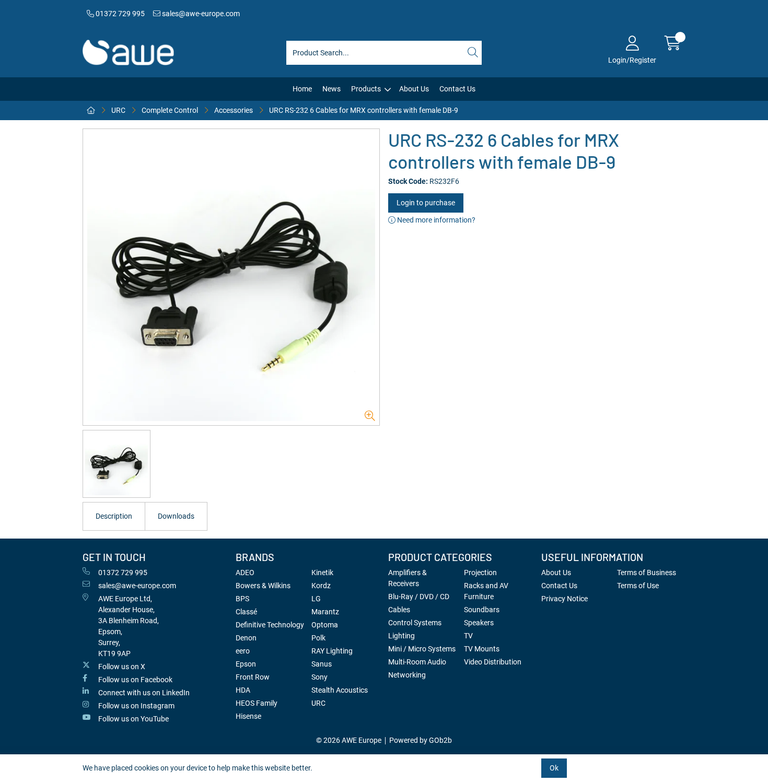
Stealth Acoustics (339, 690)
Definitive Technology (270, 625)
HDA (243, 690)
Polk (318, 638)
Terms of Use (638, 585)
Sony (319, 677)
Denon (246, 638)
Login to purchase (426, 203)
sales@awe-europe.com (200, 13)
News (331, 89)
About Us (414, 89)
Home (302, 89)
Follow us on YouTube (133, 719)
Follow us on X (121, 666)
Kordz (321, 585)
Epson (246, 664)
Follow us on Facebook (135, 679)
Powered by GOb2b (420, 740)
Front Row (253, 677)
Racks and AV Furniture (486, 591)
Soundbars (481, 609)
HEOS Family (256, 703)
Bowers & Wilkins (263, 585)
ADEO (245, 572)
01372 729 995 (119, 13)
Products (366, 89)
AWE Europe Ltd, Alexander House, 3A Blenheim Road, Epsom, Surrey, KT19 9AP (128, 626)
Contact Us (457, 89)
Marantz (325, 612)
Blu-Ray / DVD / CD (418, 596)
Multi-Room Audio (417, 662)
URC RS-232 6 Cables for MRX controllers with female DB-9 (363, 110)
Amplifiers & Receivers (407, 578)
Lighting (401, 636)
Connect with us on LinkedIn (144, 692)
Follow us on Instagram (136, 706)
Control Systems (414, 622)
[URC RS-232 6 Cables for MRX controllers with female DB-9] (231, 277)
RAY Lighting (332, 651)
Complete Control (170, 110)
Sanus (321, 664)
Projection (480, 572)
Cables (399, 609)
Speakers (479, 622)
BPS (242, 598)
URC (118, 110)
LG (316, 598)
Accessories (233, 110)
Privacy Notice (564, 598)
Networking (407, 675)
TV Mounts (481, 649)
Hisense (248, 716)
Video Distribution (492, 662)
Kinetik (322, 572)
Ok (554, 768)
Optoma (324, 625)
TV (468, 636)
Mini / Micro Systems (422, 649)
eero (243, 651)
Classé (246, 612)
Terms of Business (646, 572)
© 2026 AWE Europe (348, 740)
